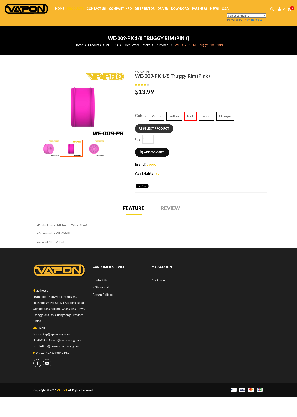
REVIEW (170, 208)
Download (180, 8)
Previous (31, 114)
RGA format (101, 287)
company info (120, 8)
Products (75, 8)
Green (206, 116)
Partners (199, 8)
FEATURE (133, 208)
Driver (163, 8)
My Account (160, 280)
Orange (225, 116)
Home (59, 8)
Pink (190, 116)
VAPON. (62, 390)
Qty (137, 139)
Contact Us (96, 8)
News (214, 8)
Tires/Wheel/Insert (136, 45)
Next (134, 114)
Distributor (145, 8)
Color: (140, 115)
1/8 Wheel (162, 45)
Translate (256, 19)
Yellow (174, 116)
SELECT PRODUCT (155, 128)
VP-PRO (112, 45)
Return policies (103, 294)
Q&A (225, 8)
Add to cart (154, 152)
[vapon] (26, 8)
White (157, 116)
